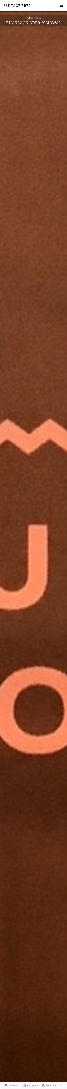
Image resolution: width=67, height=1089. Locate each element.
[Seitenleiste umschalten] (61, 5)
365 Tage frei (17, 5)
